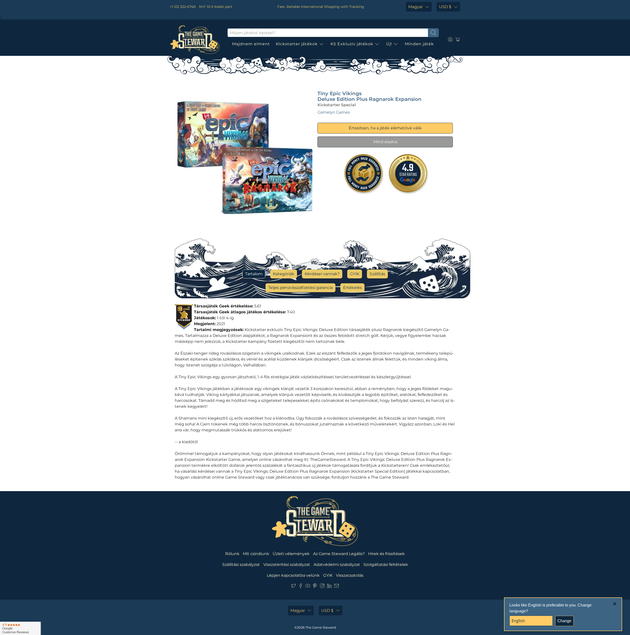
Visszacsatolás (349, 575)
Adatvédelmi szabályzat (337, 564)
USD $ (445, 6)
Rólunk (232, 553)
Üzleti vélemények (291, 553)
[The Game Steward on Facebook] (300, 586)
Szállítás (377, 274)
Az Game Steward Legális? (339, 553)
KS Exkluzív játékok (352, 44)
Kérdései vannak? (322, 274)
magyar (415, 6)
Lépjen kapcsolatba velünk (293, 575)
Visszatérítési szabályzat (286, 564)
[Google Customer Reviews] (20, 628)
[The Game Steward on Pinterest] (315, 586)
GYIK (354, 274)
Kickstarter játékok (297, 44)
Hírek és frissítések (386, 553)
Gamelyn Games (333, 112)
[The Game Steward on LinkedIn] (329, 586)
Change (564, 621)
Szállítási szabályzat (241, 564)
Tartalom (254, 274)
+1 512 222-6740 (183, 6)
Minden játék (419, 44)
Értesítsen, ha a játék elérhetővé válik (385, 128)
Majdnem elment (251, 44)
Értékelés (352, 287)
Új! (389, 44)
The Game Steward (320, 627)
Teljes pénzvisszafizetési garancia (300, 287)
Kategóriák (283, 274)
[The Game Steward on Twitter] (293, 586)
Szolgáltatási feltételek (385, 564)
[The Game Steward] (195, 39)
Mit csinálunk (256, 553)
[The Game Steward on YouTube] (307, 586)
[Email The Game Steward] (336, 586)
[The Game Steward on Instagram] (322, 586)
